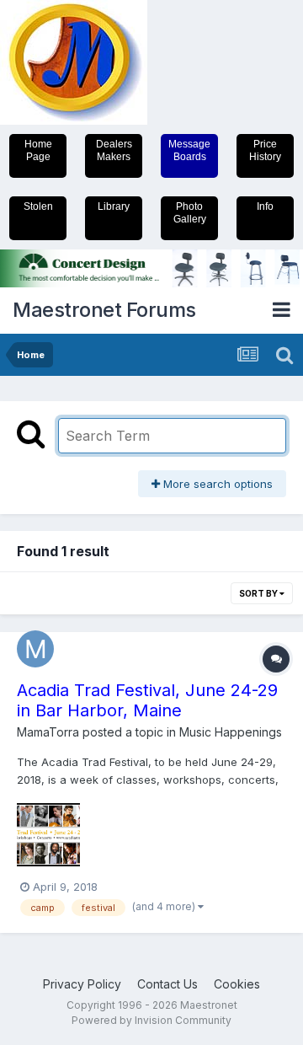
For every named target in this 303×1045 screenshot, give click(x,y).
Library (114, 206)
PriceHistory (265, 150)
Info (265, 206)
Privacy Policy (82, 984)
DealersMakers (114, 150)
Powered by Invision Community (151, 1020)
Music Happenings (230, 732)
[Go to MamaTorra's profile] (35, 648)
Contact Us (167, 984)
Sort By (259, 593)
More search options (216, 483)
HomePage (38, 150)
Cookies (237, 984)
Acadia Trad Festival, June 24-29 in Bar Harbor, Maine (147, 700)
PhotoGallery (189, 213)
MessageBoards (189, 150)
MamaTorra (48, 732)
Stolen (38, 206)
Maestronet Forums (104, 309)
